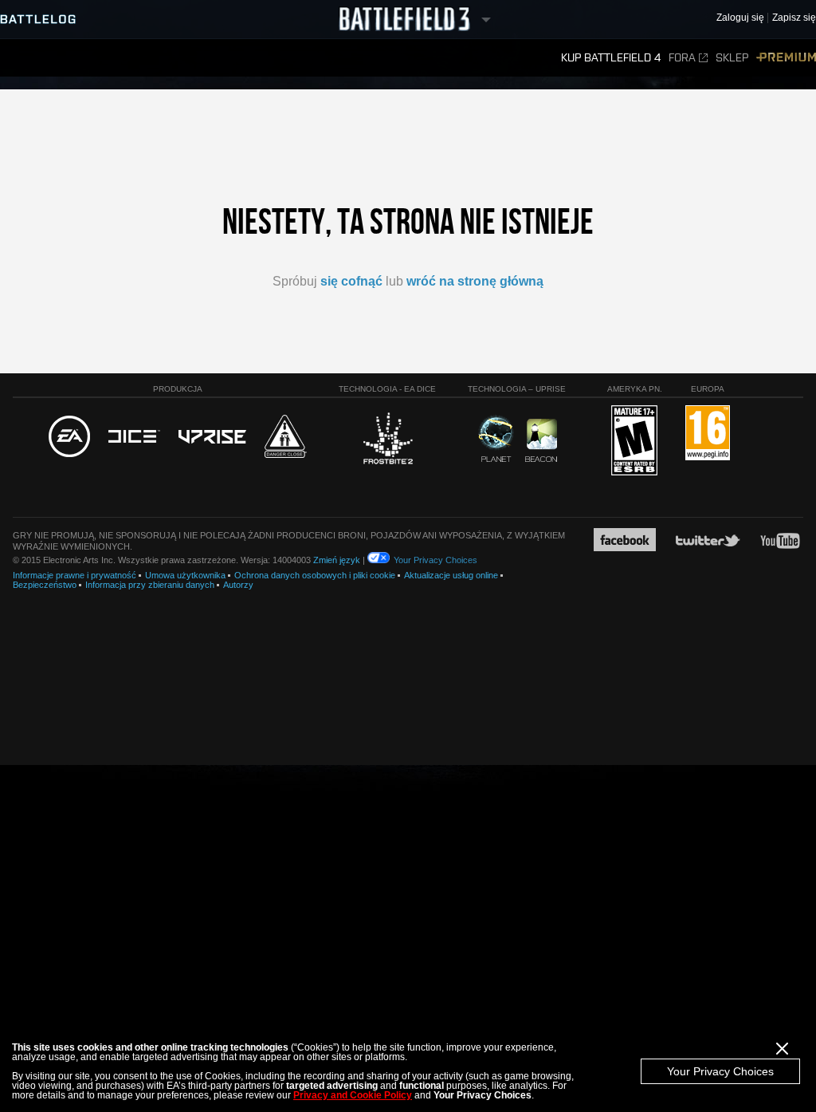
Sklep (732, 58)
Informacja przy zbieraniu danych (149, 585)
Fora (682, 58)
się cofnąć (351, 281)
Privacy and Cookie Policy (352, 1095)
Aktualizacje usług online (451, 575)
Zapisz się (794, 18)
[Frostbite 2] (387, 440)
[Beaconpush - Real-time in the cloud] (541, 441)
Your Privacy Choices (720, 1071)
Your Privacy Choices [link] (435, 560)
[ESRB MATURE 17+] (634, 441)
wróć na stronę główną (474, 281)
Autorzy (238, 585)
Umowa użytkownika (185, 575)
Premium (786, 58)
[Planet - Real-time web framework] (496, 438)
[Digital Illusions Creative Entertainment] (134, 437)
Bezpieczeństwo (44, 585)
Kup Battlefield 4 (611, 58)
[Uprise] (212, 437)
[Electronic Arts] (69, 437)
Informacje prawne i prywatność (74, 575)
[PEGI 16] (707, 433)
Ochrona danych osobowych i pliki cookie (314, 575)
